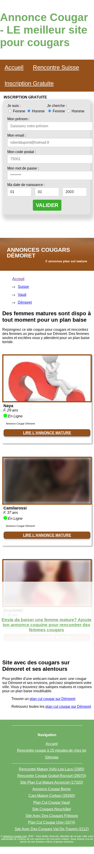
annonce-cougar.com (15, 836)
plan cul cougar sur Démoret (52, 699)
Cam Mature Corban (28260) (52, 796)
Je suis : (14, 106)
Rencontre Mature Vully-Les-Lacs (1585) (51, 769)
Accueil (14, 67)
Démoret (25, 302)
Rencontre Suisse (56, 67)
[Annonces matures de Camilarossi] (47, 502)
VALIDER (47, 205)
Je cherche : (57, 106)
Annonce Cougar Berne (51, 789)
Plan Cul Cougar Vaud (51, 802)
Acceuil (18, 279)
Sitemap (51, 757)
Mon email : (16, 135)
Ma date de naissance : (26, 185)
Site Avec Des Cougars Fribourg (52, 816)
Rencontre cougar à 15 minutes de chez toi (51, 750)
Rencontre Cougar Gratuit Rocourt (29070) (51, 776)
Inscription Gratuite (29, 83)
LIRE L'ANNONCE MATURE (47, 433)
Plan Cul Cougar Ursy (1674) (51, 822)
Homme (38, 111)
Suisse (23, 287)
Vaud (22, 295)
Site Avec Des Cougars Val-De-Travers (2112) (52, 829)
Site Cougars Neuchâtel (51, 809)
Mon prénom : (18, 119)
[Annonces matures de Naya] (47, 400)
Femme (19, 111)
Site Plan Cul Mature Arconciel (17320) (51, 782)
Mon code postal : (21, 152)
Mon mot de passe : (23, 168)
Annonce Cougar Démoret (20, 423)
